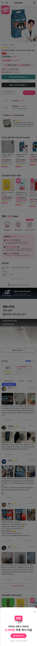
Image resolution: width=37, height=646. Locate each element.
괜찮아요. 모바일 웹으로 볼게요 (18, 641)
